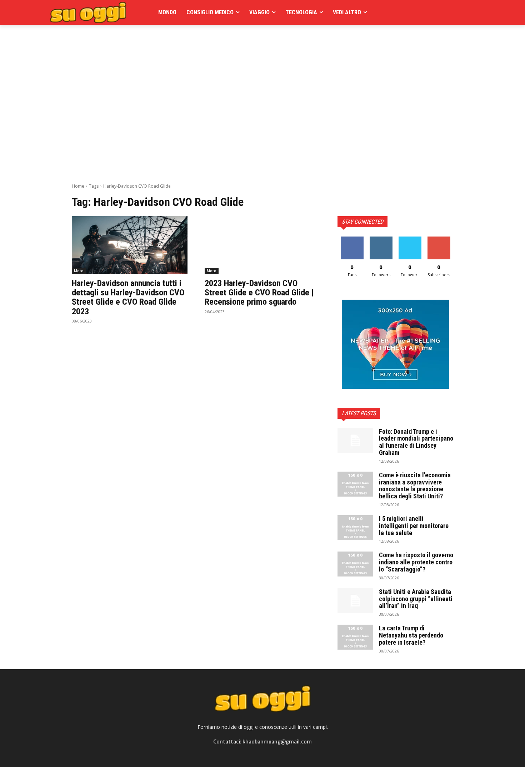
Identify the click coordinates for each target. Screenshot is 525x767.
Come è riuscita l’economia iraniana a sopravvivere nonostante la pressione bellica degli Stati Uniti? (415, 485)
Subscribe (439, 239)
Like (352, 239)
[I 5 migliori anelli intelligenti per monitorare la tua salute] (355, 527)
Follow (380, 239)
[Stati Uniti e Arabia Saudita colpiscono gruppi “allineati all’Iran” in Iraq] (355, 600)
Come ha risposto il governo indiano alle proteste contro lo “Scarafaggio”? (416, 562)
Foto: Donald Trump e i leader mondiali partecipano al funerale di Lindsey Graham (416, 442)
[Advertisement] (202, 41)
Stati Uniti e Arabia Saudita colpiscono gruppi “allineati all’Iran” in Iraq (415, 599)
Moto (79, 270)
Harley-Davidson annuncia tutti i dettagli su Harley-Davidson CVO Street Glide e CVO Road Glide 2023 (128, 297)
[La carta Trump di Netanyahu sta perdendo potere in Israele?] (355, 637)
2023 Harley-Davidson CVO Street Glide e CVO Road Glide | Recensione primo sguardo (259, 292)
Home (78, 186)
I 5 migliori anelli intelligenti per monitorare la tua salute (414, 526)
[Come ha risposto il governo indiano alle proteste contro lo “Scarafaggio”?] (355, 564)
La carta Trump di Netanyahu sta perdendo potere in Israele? (411, 635)
